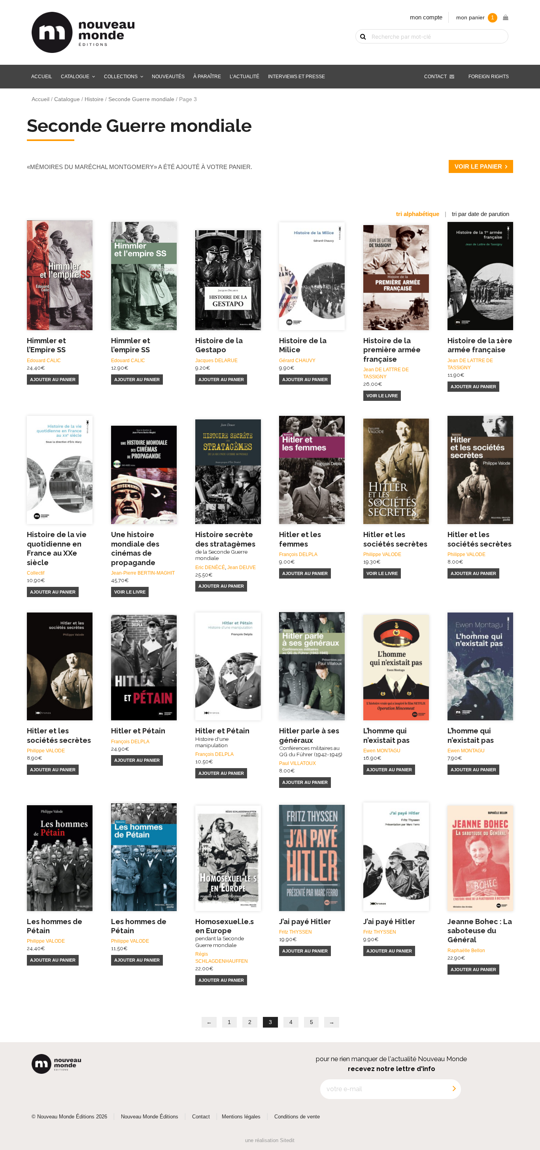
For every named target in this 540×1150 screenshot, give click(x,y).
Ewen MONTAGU (381, 751)
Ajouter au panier (53, 379)
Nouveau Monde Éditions (149, 1117)
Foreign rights (488, 76)
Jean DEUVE (241, 567)
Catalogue (75, 76)
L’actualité (244, 76)
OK (358, 50)
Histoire (94, 99)
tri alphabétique (417, 213)
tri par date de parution (480, 213)
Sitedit (287, 1140)
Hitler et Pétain (138, 731)
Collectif (35, 573)
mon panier (475, 18)
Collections (121, 76)
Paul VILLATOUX (297, 763)
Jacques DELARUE (216, 360)
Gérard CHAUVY (297, 360)
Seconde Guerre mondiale (141, 99)
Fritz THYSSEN (295, 932)
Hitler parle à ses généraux (310, 742)
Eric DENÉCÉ (210, 567)
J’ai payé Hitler (305, 921)
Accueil (41, 76)
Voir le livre (382, 395)
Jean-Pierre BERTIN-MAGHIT (143, 573)
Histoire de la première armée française (392, 349)
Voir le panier (478, 166)
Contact (435, 76)
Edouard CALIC (44, 360)
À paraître (207, 76)
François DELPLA (298, 554)
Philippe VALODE (382, 554)
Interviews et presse (296, 76)
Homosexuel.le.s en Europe (224, 932)
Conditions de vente (297, 1117)
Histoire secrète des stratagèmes (225, 545)
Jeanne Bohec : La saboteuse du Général (479, 930)
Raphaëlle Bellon (466, 950)
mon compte (426, 17)
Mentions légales (241, 1117)
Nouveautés (168, 76)
